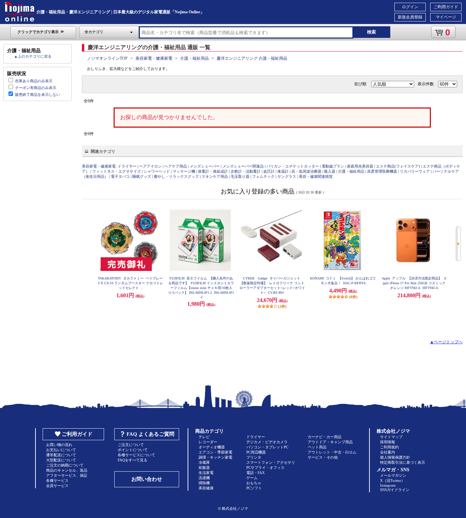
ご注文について (131, 445)
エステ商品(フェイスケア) (398, 166)
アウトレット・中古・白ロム (332, 452)
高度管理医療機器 (382, 171)
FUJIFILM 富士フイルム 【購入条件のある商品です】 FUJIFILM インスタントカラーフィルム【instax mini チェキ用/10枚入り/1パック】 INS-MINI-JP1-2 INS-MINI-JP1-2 (201, 287)
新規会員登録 (410, 17)
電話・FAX (255, 473)
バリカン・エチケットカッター (292, 166)
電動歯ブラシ (333, 166)
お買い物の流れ (59, 445)
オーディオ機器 (212, 447)
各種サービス (57, 480)
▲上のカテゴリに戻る (33, 56)
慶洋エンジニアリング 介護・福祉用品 (252, 58)
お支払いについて (61, 450)
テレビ (204, 437)
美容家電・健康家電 (153, 58)
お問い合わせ (146, 479)
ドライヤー (127, 166)
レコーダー (208, 442)
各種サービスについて (136, 455)
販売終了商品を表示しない (37, 94)
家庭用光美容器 (360, 166)
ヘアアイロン (150, 166)
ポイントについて (133, 450)
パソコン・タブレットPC (267, 447)
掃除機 (204, 483)
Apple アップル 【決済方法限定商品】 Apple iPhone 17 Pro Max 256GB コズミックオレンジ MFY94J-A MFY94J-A (414, 283)
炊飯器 (204, 467)
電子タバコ (120, 176)
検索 (371, 31)
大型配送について (61, 460)
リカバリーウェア (415, 171)
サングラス (286, 176)
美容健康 (206, 488)
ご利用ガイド (446, 6)
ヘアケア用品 (175, 166)
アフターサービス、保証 (66, 475)
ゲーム (252, 478)
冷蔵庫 (204, 462)
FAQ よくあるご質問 (150, 434)
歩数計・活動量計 (246, 171)
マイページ (446, 17)
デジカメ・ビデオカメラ (267, 442)
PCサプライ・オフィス (265, 467)
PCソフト (254, 488)
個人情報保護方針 (395, 457)
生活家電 (206, 473)
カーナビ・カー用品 (324, 437)
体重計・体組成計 (213, 171)
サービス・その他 (323, 457)
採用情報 (387, 442)
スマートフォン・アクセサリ (270, 462)
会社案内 (387, 452)
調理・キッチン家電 (215, 457)
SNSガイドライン (394, 490)
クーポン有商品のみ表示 (35, 88)
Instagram (388, 485)
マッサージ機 (184, 171)
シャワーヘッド (157, 171)
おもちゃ (253, 483)
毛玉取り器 (240, 176)
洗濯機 (204, 478)
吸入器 (329, 171)
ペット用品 (317, 447)
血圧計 (269, 171)
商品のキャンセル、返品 (66, 470)
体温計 (283, 171)
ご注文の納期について (65, 465)
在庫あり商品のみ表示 (34, 81)
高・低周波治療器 (306, 171)
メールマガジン (393, 475)
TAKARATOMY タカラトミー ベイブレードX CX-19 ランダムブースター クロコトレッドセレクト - (130, 283)
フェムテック (263, 176)
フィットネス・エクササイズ (116, 171)
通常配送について (61, 455)
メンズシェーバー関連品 (243, 166)
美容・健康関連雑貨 (316, 176)
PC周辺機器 (256, 452)
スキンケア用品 (215, 176)
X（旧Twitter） (392, 480)
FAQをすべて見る (132, 460)
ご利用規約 (389, 447)
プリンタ (253, 457)
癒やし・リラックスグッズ (176, 176)
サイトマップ (391, 437)
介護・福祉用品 (194, 58)
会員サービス (57, 486)
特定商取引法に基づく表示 (402, 462)
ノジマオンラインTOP (107, 58)
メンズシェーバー (205, 166)
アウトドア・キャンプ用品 (330, 442)
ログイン (410, 6)
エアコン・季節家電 (215, 452)
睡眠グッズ (141, 176)
